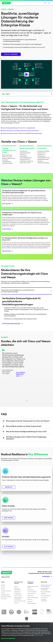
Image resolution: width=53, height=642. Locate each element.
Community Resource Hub (19, 601)
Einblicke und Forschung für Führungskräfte (46, 585)
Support (16, 586)
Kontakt (2, 593)
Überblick (3, 585)
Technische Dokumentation (17, 589)
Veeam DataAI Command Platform (33, 587)
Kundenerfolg (17, 592)
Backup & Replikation (32, 603)
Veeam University (18, 595)
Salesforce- (30, 599)
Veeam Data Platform (32, 592)
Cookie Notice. (39, 635)
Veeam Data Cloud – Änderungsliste (18, 598)
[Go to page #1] (25, 400)
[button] (26, 639)
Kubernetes (30, 601)
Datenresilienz (31, 590)
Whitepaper (43, 594)
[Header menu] (49, 2)
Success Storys (44, 597)
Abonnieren (46, 576)
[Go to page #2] (27, 400)
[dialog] (26, 632)
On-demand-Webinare (45, 595)
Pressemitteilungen (5, 595)
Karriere (2, 589)
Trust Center (3, 598)
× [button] (51, 623)
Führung (3, 587)
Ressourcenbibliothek (45, 592)
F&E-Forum (16, 603)
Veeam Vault (30, 595)
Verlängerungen (17, 594)
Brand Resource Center (6, 597)
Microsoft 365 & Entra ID (33, 597)
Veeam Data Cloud (32, 594)
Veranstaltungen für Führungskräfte (45, 589)
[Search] (45, 2)
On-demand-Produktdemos (44, 600)
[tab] (26, 291)
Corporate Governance (6, 591)
